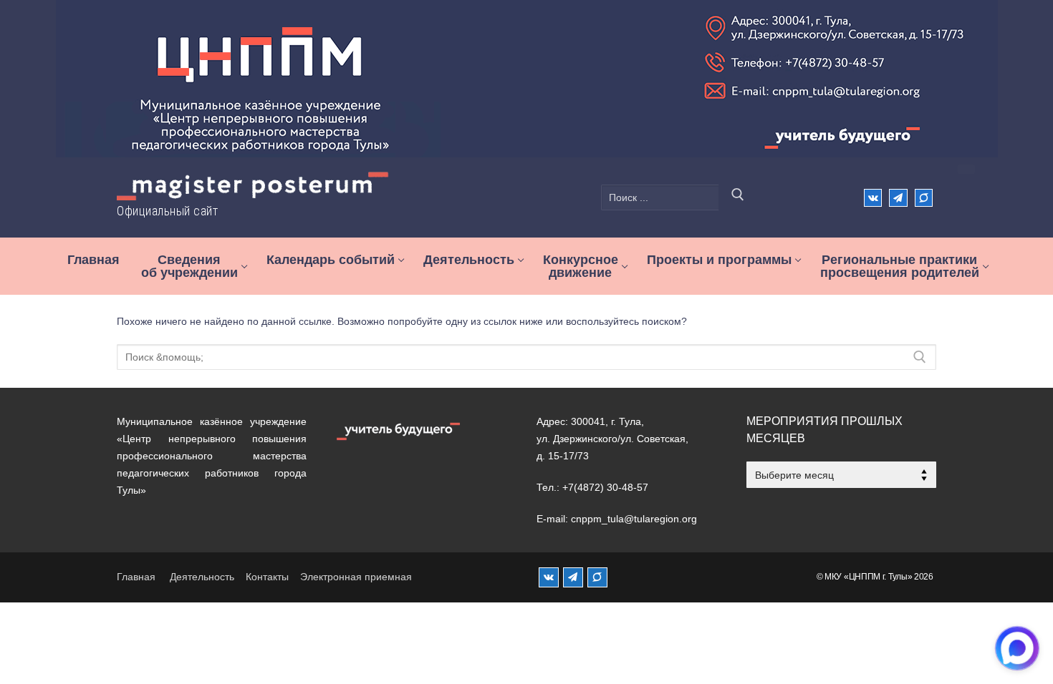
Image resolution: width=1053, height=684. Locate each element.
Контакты (267, 576)
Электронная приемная (356, 576)
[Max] (924, 198)
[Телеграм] (898, 198)
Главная (136, 576)
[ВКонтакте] (873, 198)
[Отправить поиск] (737, 197)
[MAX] (597, 577)
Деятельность (202, 576)
